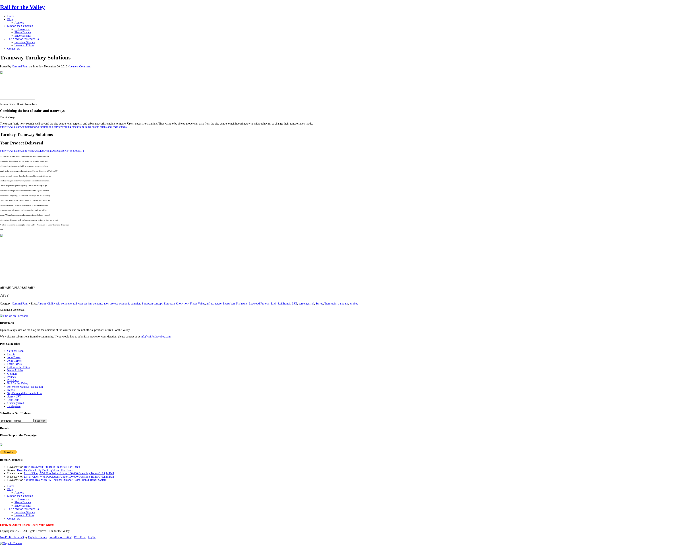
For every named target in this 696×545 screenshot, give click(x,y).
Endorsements (22, 35)
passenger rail (306, 303)
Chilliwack (53, 303)
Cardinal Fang (20, 66)
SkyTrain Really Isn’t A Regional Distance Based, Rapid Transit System (65, 479)
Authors (19, 22)
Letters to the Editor (18, 367)
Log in (92, 537)
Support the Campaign (20, 25)
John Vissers (14, 360)
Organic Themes (37, 537)
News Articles (15, 370)
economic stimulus (129, 303)
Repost (11, 389)
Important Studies (24, 42)
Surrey (319, 303)
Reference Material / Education (25, 386)
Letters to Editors (24, 45)
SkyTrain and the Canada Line (24, 393)
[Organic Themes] (11, 543)
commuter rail (69, 303)
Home (10, 16)
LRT (294, 303)
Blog (10, 19)
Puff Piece (13, 380)
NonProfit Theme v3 (12, 537)
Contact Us (13, 48)
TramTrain (13, 399)
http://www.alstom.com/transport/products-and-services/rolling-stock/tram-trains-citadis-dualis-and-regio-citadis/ (63, 126)
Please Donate (22, 32)
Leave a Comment (79, 66)
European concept (152, 303)
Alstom (41, 303)
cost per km (85, 303)
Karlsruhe (241, 303)
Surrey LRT (14, 396)
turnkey (353, 303)
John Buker (13, 357)
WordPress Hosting (60, 537)
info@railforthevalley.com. (156, 336)
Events (11, 354)
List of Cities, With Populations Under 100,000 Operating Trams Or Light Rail (69, 473)
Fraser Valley (197, 303)
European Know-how (176, 303)
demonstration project (105, 303)
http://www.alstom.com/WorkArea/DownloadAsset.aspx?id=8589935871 (42, 150)
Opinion (12, 373)
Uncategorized (15, 403)
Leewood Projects (259, 303)
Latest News (14, 363)
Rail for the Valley (22, 7)
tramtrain (343, 303)
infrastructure (213, 303)
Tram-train (330, 303)
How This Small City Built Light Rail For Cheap (52, 466)
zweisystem (13, 406)
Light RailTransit (280, 303)
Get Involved (22, 29)
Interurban (229, 303)
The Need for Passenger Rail (23, 38)
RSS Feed (80, 537)
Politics (11, 376)
